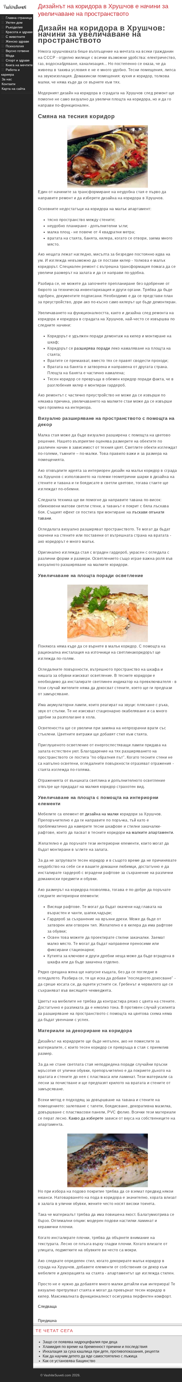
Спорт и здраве (18, 60)
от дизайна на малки (99, 814)
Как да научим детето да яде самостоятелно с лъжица (90, 1356)
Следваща (47, 1306)
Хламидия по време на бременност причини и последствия (95, 1347)
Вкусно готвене (17, 51)
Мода (10, 55)
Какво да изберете (86, 1118)
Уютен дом (14, 22)
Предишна (47, 1321)
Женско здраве (17, 41)
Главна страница (19, 18)
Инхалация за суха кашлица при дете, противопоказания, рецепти (101, 1351)
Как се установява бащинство (69, 1361)
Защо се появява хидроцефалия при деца (80, 1342)
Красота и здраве (19, 32)
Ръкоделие (14, 27)
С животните (15, 37)
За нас (7, 79)
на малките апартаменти (149, 832)
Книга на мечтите (19, 65)
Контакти (8, 84)
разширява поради (92, 348)
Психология (15, 46)
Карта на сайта (13, 89)
